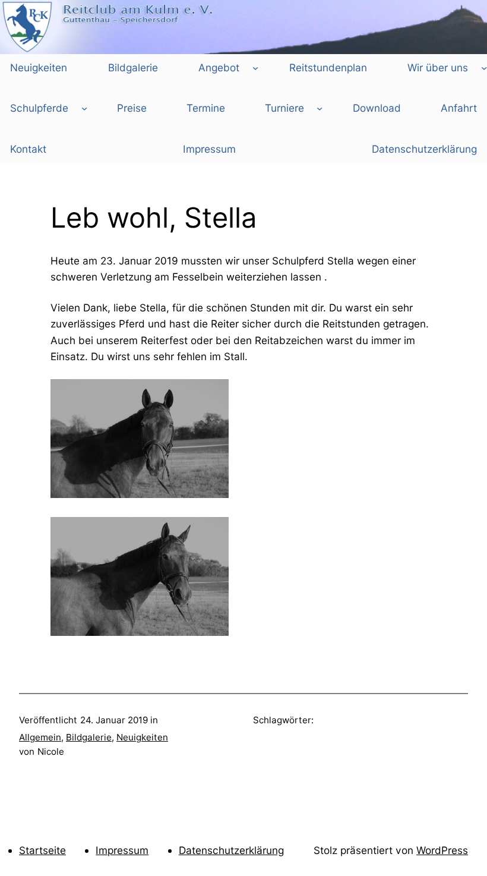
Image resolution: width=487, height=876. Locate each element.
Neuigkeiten (142, 737)
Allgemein (40, 737)
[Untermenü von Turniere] (319, 108)
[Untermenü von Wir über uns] (484, 67)
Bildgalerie (89, 737)
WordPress (442, 850)
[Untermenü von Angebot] (255, 67)
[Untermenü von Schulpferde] (84, 108)
